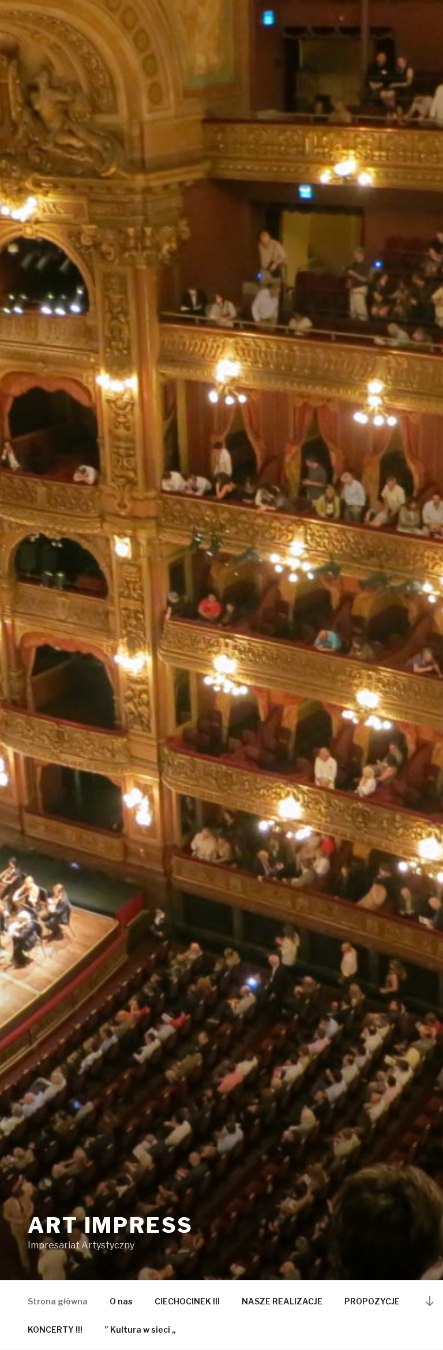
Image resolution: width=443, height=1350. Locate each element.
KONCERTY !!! (55, 1329)
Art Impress (110, 1225)
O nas (121, 1301)
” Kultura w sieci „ (140, 1329)
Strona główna (58, 1301)
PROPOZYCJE (372, 1301)
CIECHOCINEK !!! (187, 1301)
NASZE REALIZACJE (282, 1301)
